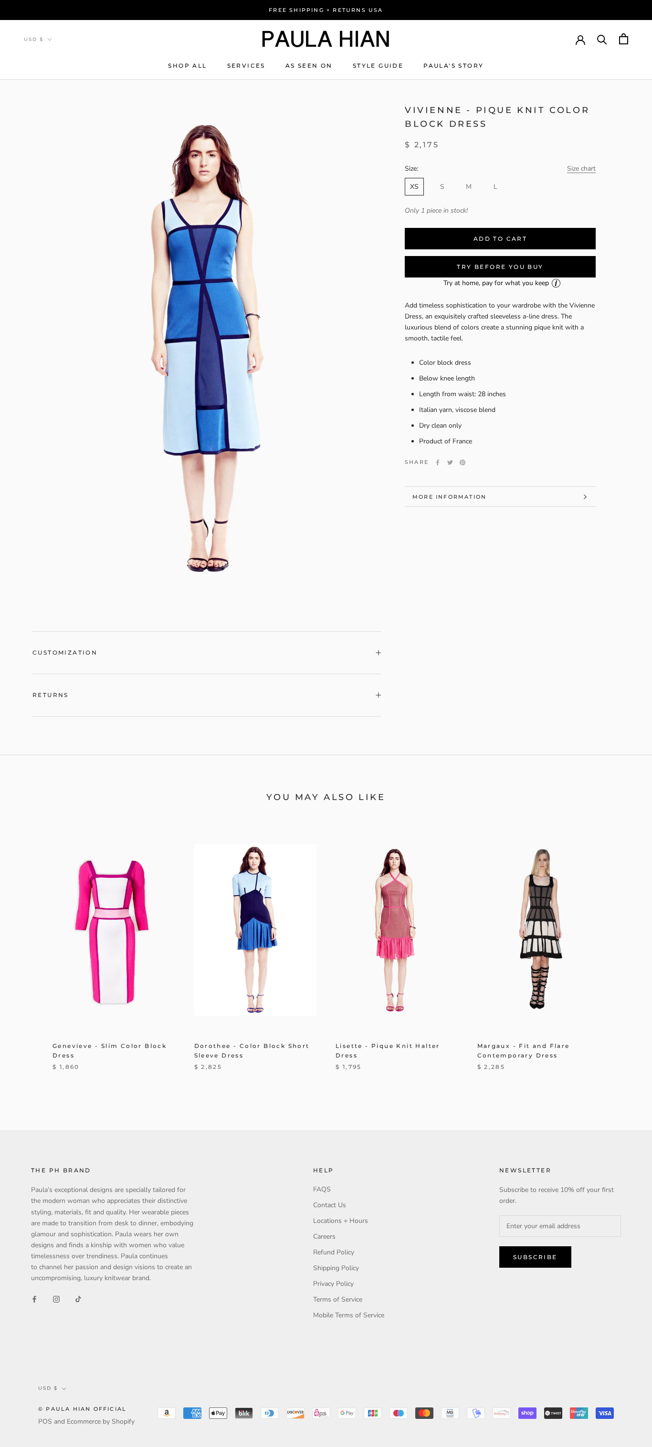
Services (246, 65)
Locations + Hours (340, 1220)
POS (45, 1421)
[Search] (602, 39)
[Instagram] (56, 1298)
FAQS (322, 1189)
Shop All (187, 65)
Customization (64, 652)
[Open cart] (623, 38)
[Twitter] (450, 462)
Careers (324, 1236)
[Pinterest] (462, 462)
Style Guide (378, 65)
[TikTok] (78, 1298)
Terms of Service (337, 1299)
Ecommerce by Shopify (101, 1421)
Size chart (581, 168)
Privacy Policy (333, 1283)
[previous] (30, 954)
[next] (622, 954)
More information (449, 496)
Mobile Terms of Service (348, 1315)
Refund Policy (333, 1252)
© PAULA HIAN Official (82, 1409)
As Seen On (309, 65)
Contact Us (329, 1205)
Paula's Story (453, 65)
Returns (50, 694)
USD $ (33, 39)
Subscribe (535, 1257)
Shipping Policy (336, 1268)
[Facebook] (438, 462)
